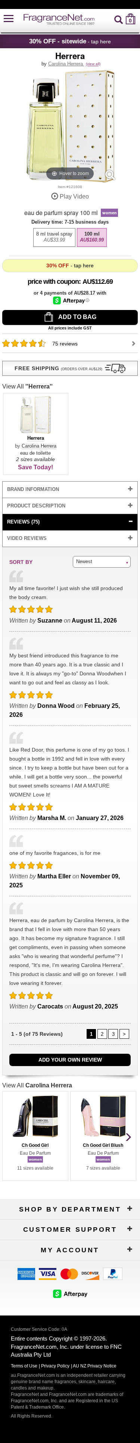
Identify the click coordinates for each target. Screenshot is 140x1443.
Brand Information (33, 489)
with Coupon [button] (53, 281)
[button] (9, 19)
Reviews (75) (23, 522)
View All (27, 386)
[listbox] (70, 235)
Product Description (36, 506)
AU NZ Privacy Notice (94, 1366)
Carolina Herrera (66, 64)
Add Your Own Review (70, 1060)
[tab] (70, 489)
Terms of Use (24, 1366)
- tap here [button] (70, 41)
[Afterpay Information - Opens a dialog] (71, 300)
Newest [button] (84, 561)
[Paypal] (112, 1273)
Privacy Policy (55, 1366)
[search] (118, 19)
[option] (54, 237)
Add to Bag (76, 317)
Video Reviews (27, 538)
